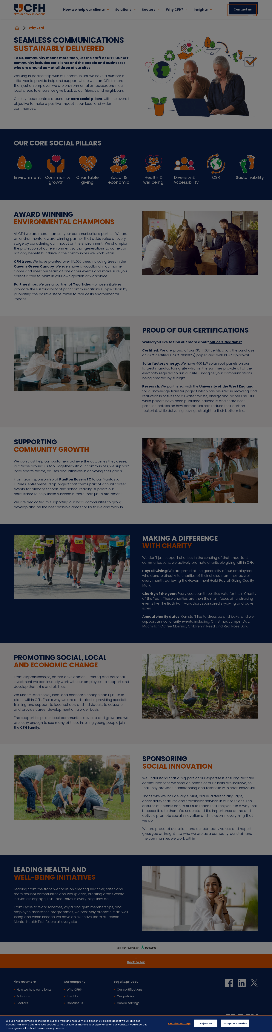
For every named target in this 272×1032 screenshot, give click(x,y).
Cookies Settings (179, 1023)
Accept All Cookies (235, 1023)
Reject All (206, 1023)
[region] (136, 1023)
